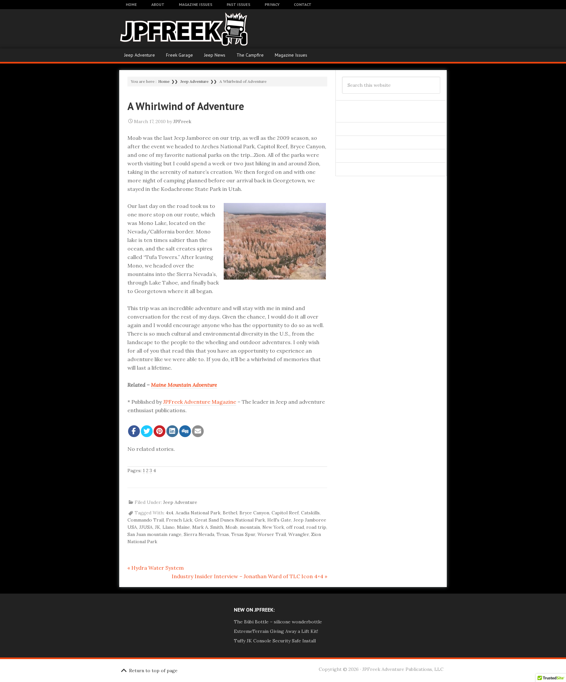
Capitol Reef (285, 513)
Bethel (230, 513)
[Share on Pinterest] (159, 431)
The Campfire (250, 55)
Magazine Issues (291, 55)
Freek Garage (179, 55)
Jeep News (214, 55)
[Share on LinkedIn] (172, 431)
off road (295, 527)
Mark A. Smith (207, 527)
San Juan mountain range (154, 534)
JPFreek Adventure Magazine (171, 28)
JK (157, 527)
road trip (316, 527)
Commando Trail (145, 520)
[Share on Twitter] (147, 431)
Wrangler (298, 534)
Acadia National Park (198, 513)
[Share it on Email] (198, 431)
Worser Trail (271, 534)
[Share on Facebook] (134, 431)
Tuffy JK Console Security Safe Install (275, 641)
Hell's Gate (279, 520)
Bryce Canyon (254, 513)
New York (273, 527)
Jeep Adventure (139, 55)
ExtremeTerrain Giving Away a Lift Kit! (276, 631)
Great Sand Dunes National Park (230, 520)
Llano (168, 527)
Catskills (310, 513)
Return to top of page (153, 670)
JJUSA (146, 527)
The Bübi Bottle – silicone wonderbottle (278, 622)
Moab (231, 527)
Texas (223, 534)
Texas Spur (243, 534)
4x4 (169, 513)
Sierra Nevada (199, 534)
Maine (183, 527)
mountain (250, 527)
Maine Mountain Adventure (184, 384)
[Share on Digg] (185, 431)
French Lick (179, 520)
